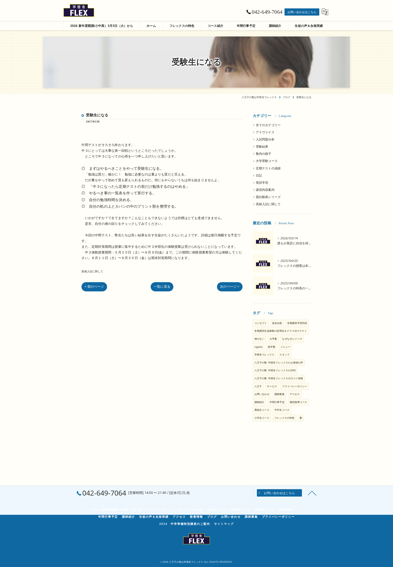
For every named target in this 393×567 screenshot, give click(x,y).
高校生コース (261, 410)
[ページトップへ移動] (312, 493)
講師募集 (279, 394)
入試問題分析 (265, 139)
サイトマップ (224, 524)
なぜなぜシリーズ (292, 339)
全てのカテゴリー (268, 125)
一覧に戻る (162, 286)
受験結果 (262, 146)
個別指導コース (298, 402)
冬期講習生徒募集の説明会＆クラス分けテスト (280, 331)
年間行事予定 (277, 402)
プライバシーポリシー (294, 386)
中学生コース (281, 410)
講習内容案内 (265, 190)
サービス (272, 386)
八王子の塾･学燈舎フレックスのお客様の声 (278, 362)
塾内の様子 (263, 154)
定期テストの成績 (268, 168)
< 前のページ (94, 286)
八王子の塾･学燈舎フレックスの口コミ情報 (278, 378)
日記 (259, 175)
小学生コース (261, 418)
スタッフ (284, 354)
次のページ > (229, 286)
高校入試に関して (92, 271)
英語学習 (262, 182)
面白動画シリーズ (268, 197)
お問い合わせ (261, 394)
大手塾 (273, 339)
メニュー (285, 347)
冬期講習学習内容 (297, 323)
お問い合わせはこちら (301, 12)
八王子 (258, 386)
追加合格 (277, 323)
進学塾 (271, 347)
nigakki (258, 347)
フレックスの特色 (284, 418)
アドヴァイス (265, 132)
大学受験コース (267, 161)
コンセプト (260, 323)
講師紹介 (259, 402)
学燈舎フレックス (264, 354)
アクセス (295, 394)
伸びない (259, 339)
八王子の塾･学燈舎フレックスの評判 (275, 370)
